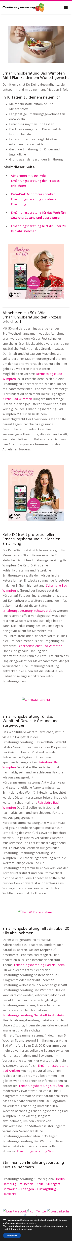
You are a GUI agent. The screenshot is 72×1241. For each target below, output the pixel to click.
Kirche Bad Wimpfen (17, 399)
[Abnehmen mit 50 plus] (36, 271)
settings (27, 1229)
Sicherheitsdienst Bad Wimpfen (39, 646)
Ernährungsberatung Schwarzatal (27, 611)
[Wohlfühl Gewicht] (36, 700)
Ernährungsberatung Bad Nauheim (39, 965)
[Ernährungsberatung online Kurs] (36, 44)
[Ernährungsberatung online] (23, 7)
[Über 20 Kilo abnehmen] (36, 912)
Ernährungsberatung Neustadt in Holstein (33, 1015)
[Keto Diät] (36, 493)
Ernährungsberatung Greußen (41, 1086)
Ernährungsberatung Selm (36, 1151)
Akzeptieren (12, 1235)
